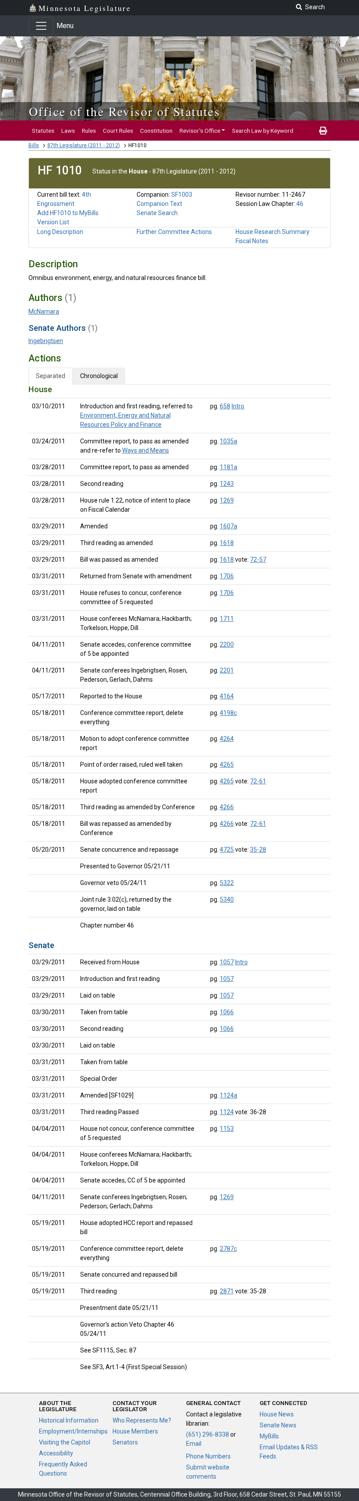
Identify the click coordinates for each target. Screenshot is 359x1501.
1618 (227, 542)
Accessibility (56, 1453)
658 (225, 406)
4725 (227, 849)
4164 (227, 696)
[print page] (323, 130)
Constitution (156, 130)
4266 (227, 807)
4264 (227, 738)
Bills (33, 145)
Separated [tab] (50, 375)
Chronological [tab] (99, 375)
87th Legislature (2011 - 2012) (83, 145)
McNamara (43, 311)
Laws (68, 130)
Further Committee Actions (174, 231)
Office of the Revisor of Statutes (124, 111)
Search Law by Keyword (262, 130)
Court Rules (118, 130)
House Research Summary (273, 231)
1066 (227, 1012)
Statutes (43, 130)
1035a (228, 441)
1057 (227, 962)
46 (299, 203)
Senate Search (157, 212)
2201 (227, 670)
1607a (228, 526)
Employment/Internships (73, 1431)
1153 (227, 1128)
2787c (228, 1248)
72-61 (258, 781)
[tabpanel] (179, 880)
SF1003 (181, 194)
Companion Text (159, 203)
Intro (238, 406)
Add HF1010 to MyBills (68, 212)
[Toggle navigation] (41, 26)
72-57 (258, 559)
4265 (227, 764)
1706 (227, 576)
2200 (227, 644)
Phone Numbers (208, 1456)
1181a (228, 467)
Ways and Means (145, 450)
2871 (227, 1291)
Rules (89, 130)
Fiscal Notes (252, 240)
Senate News (278, 1425)
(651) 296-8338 (207, 1434)
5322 (227, 882)
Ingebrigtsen (45, 340)
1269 (227, 500)
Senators (125, 1442)
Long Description (60, 231)
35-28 (258, 849)
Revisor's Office (200, 130)
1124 (227, 1111)
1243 (227, 483)
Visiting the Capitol (64, 1442)
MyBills (269, 1436)
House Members (135, 1431)
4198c (228, 712)
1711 (227, 618)
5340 (227, 899)
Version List (53, 222)
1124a (228, 1095)
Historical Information (69, 1420)
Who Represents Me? (142, 1420)
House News (277, 1414)
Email (193, 1443)
